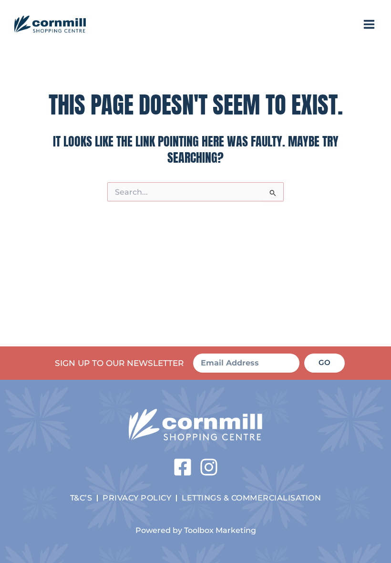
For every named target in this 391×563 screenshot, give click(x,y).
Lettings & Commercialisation (251, 497)
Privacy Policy (137, 497)
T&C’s (81, 497)
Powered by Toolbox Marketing (195, 530)
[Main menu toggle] (369, 24)
